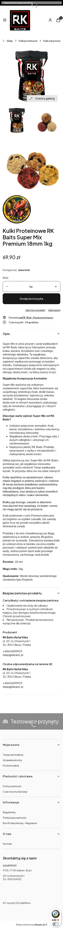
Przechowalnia (11, 765)
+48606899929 (12, 651)
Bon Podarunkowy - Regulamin (20, 823)
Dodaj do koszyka (31, 298)
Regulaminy (9, 812)
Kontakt (7, 843)
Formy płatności (12, 786)
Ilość (6, 277)
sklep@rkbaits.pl (13, 655)
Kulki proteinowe (28, 40)
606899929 (10, 865)
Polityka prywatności (14, 817)
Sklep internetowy (30, 924)
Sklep (10, 40)
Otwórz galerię (45, 98)
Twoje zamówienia (13, 754)
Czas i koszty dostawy (15, 791)
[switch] (56, 924)
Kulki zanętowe (51, 40)
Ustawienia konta (12, 760)
